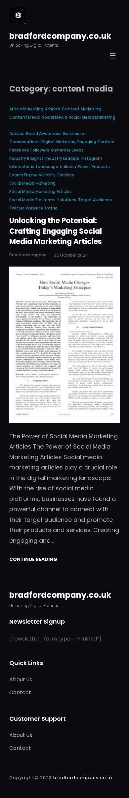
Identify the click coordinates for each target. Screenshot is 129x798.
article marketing (26, 109)
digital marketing (58, 142)
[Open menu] (113, 56)
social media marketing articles (40, 191)
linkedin (68, 166)
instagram (91, 158)
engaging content (96, 142)
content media (24, 117)
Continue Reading (33, 559)
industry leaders (62, 158)
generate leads (67, 150)
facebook (19, 150)
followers (39, 150)
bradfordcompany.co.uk (60, 36)
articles (52, 109)
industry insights (26, 158)
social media (54, 117)
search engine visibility (32, 175)
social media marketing (92, 117)
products (101, 166)
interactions (21, 166)
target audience (95, 200)
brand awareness (44, 133)
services (65, 175)
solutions (66, 200)
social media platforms (32, 200)
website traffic (41, 208)
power (84, 166)
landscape (47, 166)
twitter (16, 208)
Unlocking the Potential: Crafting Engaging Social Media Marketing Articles (55, 231)
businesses (75, 133)
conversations (24, 142)
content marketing (81, 109)
